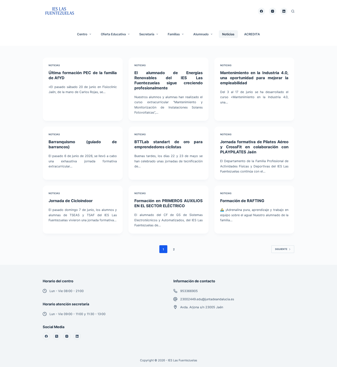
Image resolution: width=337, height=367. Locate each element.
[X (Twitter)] (56, 336)
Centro (82, 34)
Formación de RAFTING (242, 200)
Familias (174, 34)
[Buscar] (292, 11)
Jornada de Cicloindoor (71, 200)
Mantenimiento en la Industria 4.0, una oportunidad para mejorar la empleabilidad (254, 77)
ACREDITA (252, 34)
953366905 (189, 291)
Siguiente (281, 249)
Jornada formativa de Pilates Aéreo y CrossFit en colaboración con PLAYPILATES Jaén (254, 147)
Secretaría (146, 34)
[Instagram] (272, 11)
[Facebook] (261, 11)
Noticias (228, 34)
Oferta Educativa (113, 34)
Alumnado (201, 34)
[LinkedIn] (284, 11)
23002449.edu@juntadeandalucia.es (207, 299)
